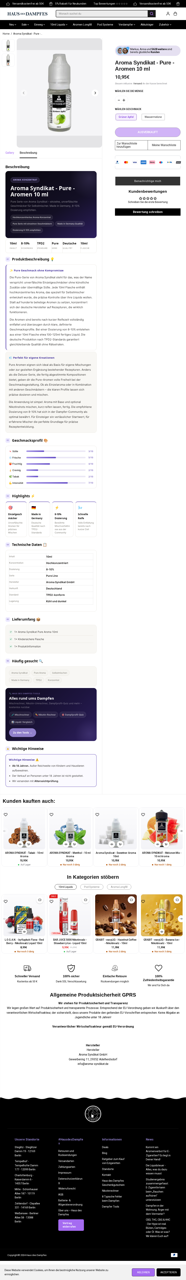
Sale (24, 24)
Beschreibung (28, 152)
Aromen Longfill (82, 24)
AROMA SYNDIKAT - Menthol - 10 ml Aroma (70, 854)
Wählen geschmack (128, 109)
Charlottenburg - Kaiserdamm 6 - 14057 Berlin (24, 1179)
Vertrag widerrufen (69, 1225)
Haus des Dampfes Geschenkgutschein (113, 1182)
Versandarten (66, 1161)
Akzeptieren (168, 1272)
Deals (105, 1147)
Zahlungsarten (66, 1166)
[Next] (95, 92)
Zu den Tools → (22, 732)
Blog (104, 1153)
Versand (137, 83)
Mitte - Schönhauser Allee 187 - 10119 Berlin (26, 1193)
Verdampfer (126, 24)
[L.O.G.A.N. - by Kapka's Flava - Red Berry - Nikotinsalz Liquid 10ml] (24, 915)
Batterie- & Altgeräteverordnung (70, 1202)
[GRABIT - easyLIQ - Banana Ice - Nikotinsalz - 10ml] (162, 915)
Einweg (38, 24)
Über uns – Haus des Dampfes (70, 1212)
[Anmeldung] (168, 13)
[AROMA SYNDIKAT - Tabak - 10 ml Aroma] (24, 828)
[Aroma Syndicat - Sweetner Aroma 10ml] (116, 828)
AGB (60, 1194)
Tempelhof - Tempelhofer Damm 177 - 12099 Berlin (26, 1165)
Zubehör (164, 24)
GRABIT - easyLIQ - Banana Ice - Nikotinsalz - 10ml (161, 941)
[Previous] (23, 92)
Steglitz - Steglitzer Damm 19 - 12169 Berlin (26, 1151)
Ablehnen (143, 1272)
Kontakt (106, 1174)
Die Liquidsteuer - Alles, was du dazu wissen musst (156, 1169)
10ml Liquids (58, 24)
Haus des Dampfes (36, 1255)
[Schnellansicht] (20, 844)
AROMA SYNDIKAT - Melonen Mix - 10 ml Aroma (161, 854)
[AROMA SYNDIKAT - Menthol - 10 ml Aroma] (70, 828)
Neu (12, 24)
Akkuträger (147, 24)
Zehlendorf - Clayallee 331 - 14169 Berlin (27, 1205)
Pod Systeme (105, 24)
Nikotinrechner (110, 1190)
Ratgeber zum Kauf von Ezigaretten (113, 1161)
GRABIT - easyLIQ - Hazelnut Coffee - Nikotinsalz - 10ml (116, 941)
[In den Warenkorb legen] (28, 844)
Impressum (64, 1172)
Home (6, 33)
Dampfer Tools (110, 1206)
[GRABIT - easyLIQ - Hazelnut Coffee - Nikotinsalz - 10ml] (116, 915)
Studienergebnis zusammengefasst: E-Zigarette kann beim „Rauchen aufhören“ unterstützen (157, 1189)
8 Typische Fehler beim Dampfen (112, 1198)
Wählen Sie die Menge (129, 91)
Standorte (108, 1169)
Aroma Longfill (119, 886)
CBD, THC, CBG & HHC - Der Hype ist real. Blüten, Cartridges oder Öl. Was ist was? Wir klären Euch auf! (158, 1228)
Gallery (9, 152)
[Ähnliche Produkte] (40, 900)
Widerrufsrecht (67, 1188)
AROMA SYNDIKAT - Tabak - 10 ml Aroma (24, 854)
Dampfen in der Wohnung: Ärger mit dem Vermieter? (157, 1209)
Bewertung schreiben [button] (148, 212)
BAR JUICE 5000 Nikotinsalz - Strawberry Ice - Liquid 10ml (70, 941)
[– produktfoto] (59, 93)
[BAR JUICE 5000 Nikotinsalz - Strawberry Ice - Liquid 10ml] (70, 915)
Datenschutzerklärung (70, 1180)
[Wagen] (175, 13)
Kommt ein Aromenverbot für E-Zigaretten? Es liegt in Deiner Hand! (158, 1153)
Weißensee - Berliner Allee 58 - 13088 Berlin (27, 1217)
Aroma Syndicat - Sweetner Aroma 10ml (116, 854)
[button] (148, 181)
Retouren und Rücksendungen (67, 1153)
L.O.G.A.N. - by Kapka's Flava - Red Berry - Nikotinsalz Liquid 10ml (24, 941)
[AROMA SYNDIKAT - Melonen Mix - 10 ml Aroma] (162, 828)
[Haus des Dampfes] (27, 13)
